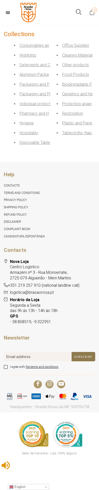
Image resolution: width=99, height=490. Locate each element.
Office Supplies (75, 45)
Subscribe (83, 356)
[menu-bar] (9, 13)
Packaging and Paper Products (47, 84)
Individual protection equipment (47, 103)
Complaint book (17, 229)
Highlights (28, 55)
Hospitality (29, 132)
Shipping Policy (16, 207)
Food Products (75, 74)
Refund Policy (15, 214)
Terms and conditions (22, 193)
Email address (18, 356)
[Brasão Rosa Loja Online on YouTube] (61, 384)
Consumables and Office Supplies (49, 45)
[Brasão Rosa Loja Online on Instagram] (49, 384)
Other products (75, 64)
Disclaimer (12, 222)
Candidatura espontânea (24, 236)
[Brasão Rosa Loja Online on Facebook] (38, 384)
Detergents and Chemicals (43, 64)
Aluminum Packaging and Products (50, 74)
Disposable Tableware (39, 142)
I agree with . (34, 367)
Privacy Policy (15, 200)
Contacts (12, 185)
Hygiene (27, 123)
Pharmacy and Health (38, 113)
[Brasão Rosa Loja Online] (28, 13)
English (19, 487)
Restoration (72, 113)
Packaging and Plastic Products (48, 94)
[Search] (78, 12)
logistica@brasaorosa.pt (32, 292)
